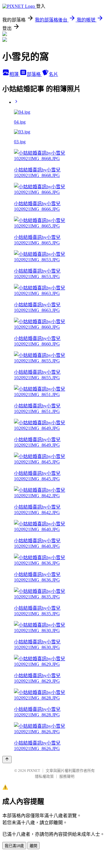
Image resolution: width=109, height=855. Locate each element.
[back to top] (7, 759)
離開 (33, 846)
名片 (53, 74)
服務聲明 (66, 776)
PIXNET (33, 770)
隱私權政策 (44, 776)
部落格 (34, 74)
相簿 (14, 74)
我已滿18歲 (14, 846)
